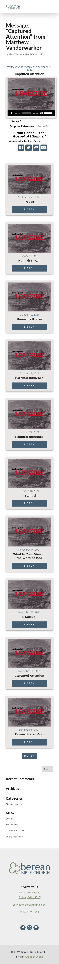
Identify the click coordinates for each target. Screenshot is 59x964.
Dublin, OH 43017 (29, 897)
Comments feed (15, 830)
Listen (29, 209)
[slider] (48, 113)
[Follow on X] (29, 927)
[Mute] (41, 113)
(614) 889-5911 (29, 911)
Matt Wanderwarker (19, 54)
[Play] (11, 113)
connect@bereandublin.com (29, 904)
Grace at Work (34, 956)
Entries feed (12, 824)
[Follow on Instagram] (36, 927)
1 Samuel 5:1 (42, 126)
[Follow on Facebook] (23, 927)
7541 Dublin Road (29, 892)
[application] (31, 113)
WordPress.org (14, 836)
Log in (9, 818)
